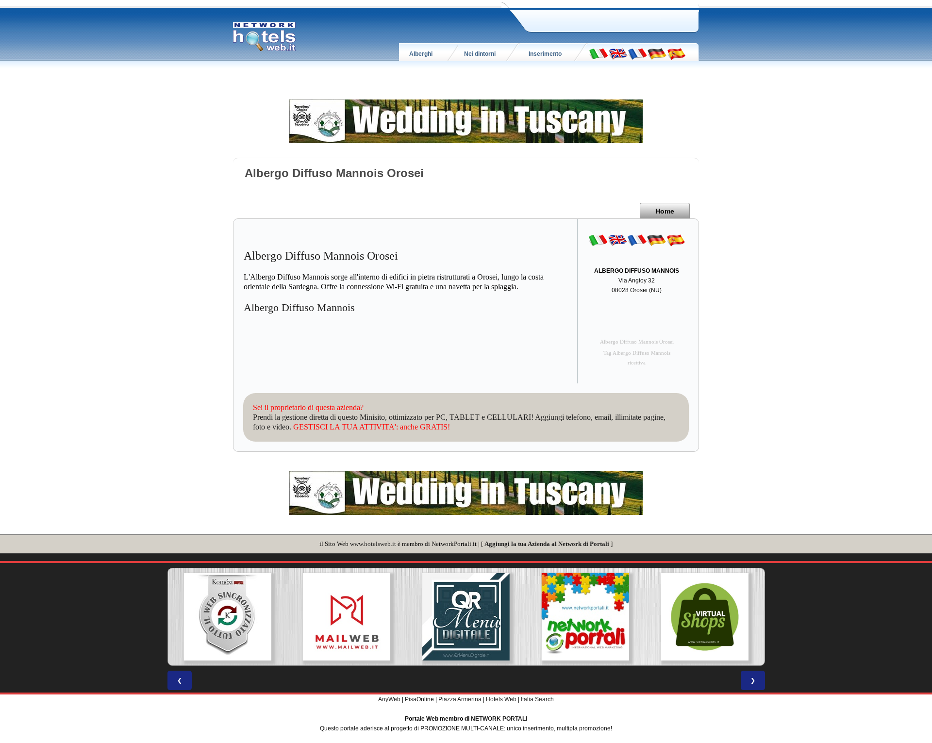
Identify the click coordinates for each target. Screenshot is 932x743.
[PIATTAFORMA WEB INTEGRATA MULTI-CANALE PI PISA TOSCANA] (227, 616)
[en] (618, 53)
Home (664, 211)
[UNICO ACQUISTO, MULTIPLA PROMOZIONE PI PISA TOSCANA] (585, 616)
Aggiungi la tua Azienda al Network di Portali (546, 543)
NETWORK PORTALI (499, 718)
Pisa (410, 699)
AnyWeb (389, 699)
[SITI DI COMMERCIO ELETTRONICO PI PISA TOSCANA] (705, 616)
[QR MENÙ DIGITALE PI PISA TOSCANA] (466, 616)
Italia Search (537, 699)
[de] (656, 53)
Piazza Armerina (460, 699)
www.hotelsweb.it (373, 543)
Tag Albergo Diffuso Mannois (636, 353)
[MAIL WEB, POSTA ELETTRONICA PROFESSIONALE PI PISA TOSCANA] (346, 616)
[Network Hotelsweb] (264, 36)
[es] (676, 53)
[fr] (637, 53)
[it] (598, 53)
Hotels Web (501, 699)
